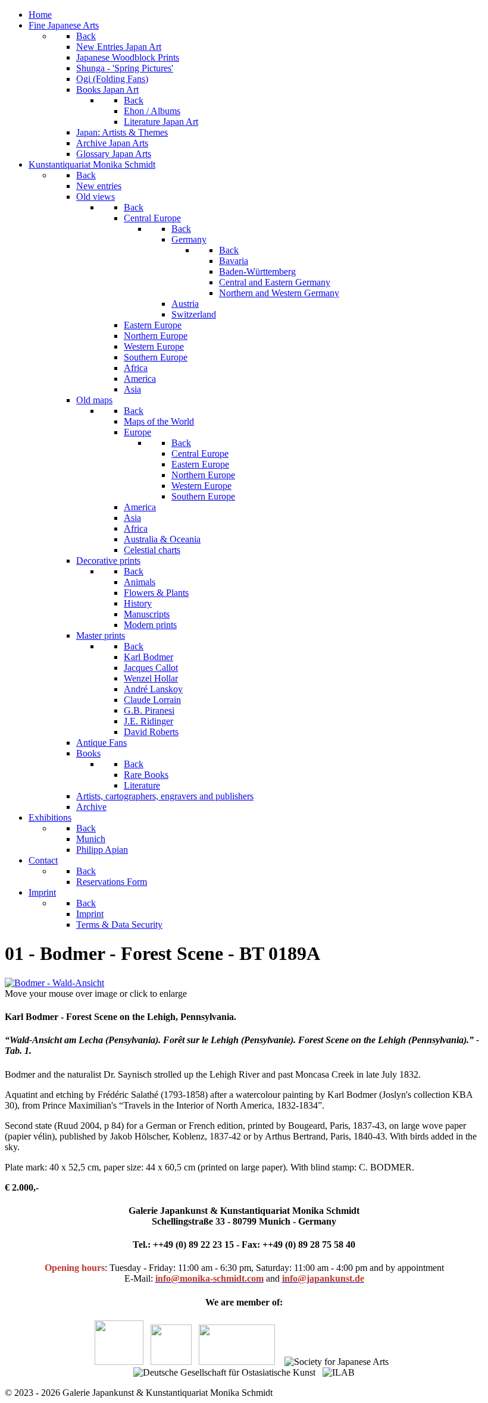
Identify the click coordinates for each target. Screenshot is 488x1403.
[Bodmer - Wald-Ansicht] (54, 983)
